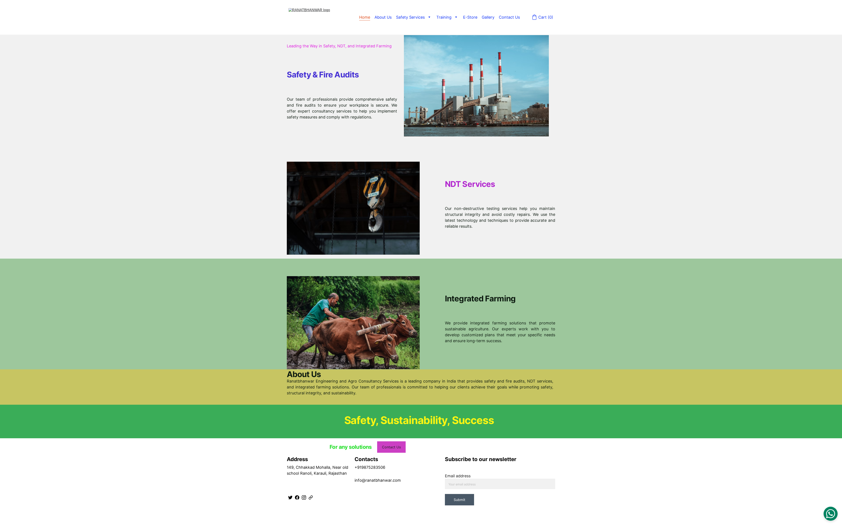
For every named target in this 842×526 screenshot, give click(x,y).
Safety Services (410, 17)
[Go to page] (311, 497)
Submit (459, 499)
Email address (458, 476)
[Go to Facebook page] (297, 497)
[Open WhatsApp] (831, 514)
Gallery (488, 17)
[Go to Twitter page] (290, 497)
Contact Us (509, 17)
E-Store (470, 17)
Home (364, 17)
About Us (383, 17)
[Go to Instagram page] (304, 497)
